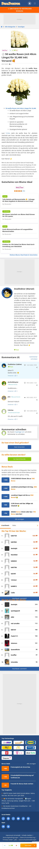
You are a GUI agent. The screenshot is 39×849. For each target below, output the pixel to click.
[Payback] (30, 747)
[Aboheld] (6, 742)
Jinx (14, 397)
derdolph (14, 548)
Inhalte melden (27, 835)
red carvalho (15, 623)
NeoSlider (14, 555)
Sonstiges (21, 27)
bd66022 (14, 561)
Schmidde (14, 662)
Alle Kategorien (10, 27)
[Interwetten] (6, 747)
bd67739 (14, 536)
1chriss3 (13, 580)
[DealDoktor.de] (11, 3)
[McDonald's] (18, 747)
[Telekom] (18, 753)
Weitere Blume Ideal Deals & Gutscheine (23, 255)
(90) (23, 191)
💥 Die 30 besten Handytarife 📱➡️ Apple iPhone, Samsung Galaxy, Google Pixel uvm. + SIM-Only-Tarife (18, 801)
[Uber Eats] (30, 753)
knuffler (13, 655)
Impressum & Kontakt (13, 835)
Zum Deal (28, 845)
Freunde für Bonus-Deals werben (22, 784)
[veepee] (6, 758)
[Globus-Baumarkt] (18, 742)
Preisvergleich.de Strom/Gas (20, 767)
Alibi (12, 617)
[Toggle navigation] (34, 3)
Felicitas (14, 411)
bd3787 (13, 574)
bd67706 (14, 567)
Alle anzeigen (19, 519)
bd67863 (14, 542)
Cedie (13, 593)
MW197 (13, 630)
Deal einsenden (19, 447)
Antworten (11, 375)
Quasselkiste (15, 649)
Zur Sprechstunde (19, 459)
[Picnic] (6, 753)
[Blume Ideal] (4, 50)
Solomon (14, 643)
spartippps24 (15, 611)
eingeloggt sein (19, 432)
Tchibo (8, 133)
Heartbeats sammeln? (19, 598)
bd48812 (14, 586)
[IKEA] (30, 742)
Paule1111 (14, 636)
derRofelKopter (13, 383)
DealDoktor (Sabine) (15, 365)
